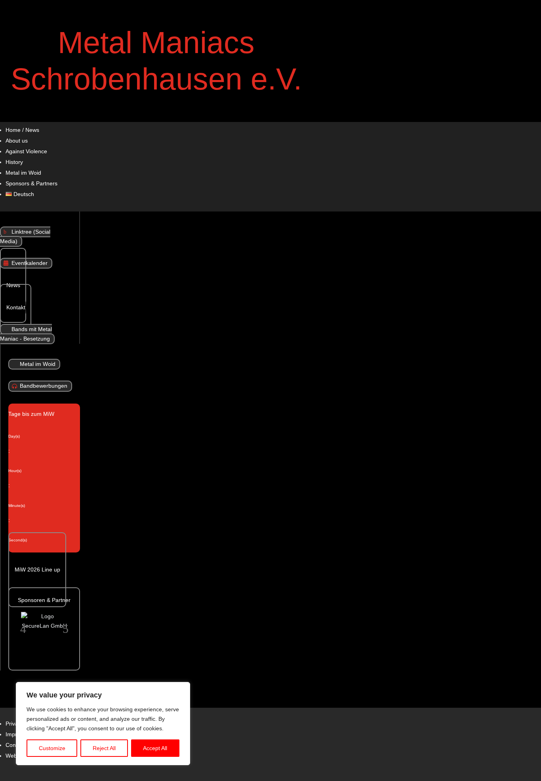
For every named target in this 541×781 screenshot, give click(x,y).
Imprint (14, 734)
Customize (52, 748)
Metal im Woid (23, 173)
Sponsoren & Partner (44, 600)
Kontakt (15, 307)
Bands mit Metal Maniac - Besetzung (26, 334)
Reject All (104, 748)
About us (17, 141)
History (14, 162)
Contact (15, 745)
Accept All (155, 748)
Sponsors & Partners (31, 184)
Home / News (22, 130)
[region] (103, 723)
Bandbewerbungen (43, 386)
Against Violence (26, 151)
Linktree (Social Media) (25, 236)
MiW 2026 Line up (37, 570)
